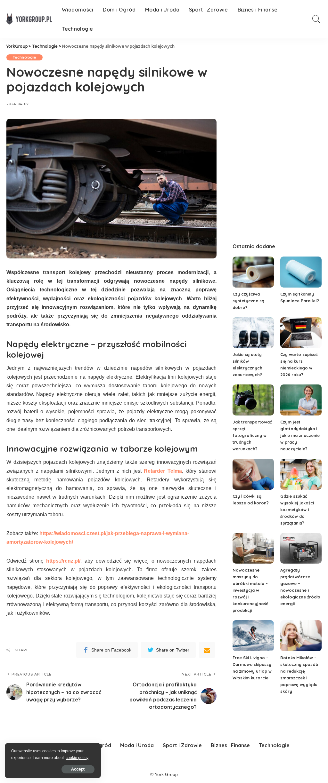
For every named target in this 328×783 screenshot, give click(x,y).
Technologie (24, 57)
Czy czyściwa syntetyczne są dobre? (248, 300)
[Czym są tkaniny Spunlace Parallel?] (301, 272)
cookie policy (77, 757)
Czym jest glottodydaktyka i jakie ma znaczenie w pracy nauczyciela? (300, 435)
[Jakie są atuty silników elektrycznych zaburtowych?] (253, 332)
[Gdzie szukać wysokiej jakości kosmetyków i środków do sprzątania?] (301, 474)
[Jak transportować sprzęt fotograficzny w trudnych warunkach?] (253, 399)
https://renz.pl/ (63, 561)
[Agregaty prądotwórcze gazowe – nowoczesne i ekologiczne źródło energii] (301, 548)
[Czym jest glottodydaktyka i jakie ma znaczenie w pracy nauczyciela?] (301, 399)
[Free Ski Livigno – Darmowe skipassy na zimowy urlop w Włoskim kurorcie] (253, 635)
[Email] (207, 650)
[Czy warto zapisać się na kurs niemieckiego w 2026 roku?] (301, 332)
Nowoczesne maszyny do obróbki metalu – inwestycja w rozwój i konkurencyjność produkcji (250, 590)
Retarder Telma (163, 471)
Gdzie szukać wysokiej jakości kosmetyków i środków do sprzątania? (297, 510)
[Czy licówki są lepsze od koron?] (253, 474)
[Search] (316, 19)
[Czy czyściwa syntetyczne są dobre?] (253, 272)
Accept (78, 769)
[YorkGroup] (29, 19)
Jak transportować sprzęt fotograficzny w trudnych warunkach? (252, 435)
